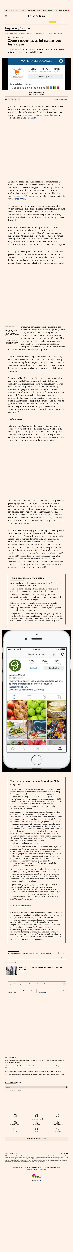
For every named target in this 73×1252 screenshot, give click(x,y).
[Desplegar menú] (6, 16)
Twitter (16, 984)
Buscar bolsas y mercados (13, 1082)
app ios (36, 1131)
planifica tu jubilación (15, 1124)
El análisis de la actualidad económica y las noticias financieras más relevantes (30, 953)
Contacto (15, 1167)
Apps (21, 984)
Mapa (28, 1169)
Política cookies (26, 1167)
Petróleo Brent (31, 10)
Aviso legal (19, 1167)
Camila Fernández (36, 93)
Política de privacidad (48, 1167)
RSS (31, 1169)
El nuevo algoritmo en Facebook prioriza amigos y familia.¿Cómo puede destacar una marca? (12, 333)
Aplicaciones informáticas (36, 984)
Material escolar (55, 984)
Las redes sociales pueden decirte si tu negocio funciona (11, 342)
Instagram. (32, 118)
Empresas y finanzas (17, 28)
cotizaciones (15, 1131)
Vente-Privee (19, 199)
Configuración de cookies (36, 1167)
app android (58, 1131)
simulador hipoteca (36, 1118)
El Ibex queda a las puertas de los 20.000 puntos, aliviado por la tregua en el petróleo (35, 1071)
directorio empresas (58, 1124)
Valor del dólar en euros (62, 10)
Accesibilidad (57, 1167)
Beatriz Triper (22, 972)
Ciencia (26, 984)
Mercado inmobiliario (41, 33)
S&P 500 (18, 10)
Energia (23, 33)
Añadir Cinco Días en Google (60, 99)
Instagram (10, 984)
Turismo (50, 33)
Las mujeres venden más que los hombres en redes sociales (40, 968)
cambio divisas (36, 1124)
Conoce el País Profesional (36, 1139)
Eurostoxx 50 (45, 10)
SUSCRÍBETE (52, 22)
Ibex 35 (7, 10)
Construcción (30, 33)
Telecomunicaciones (15, 33)
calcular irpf (15, 1118)
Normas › (63, 958)
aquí (44, 992)
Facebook (46, 984)
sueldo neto (58, 1118)
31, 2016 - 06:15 (38, 94)
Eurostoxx (12, 1090)
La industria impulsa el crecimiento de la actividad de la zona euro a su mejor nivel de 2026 (36, 1075)
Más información (12, 992)
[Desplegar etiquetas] (64, 983)
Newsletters (35, 1169)
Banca (6, 33)
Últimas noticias (57, 33)
